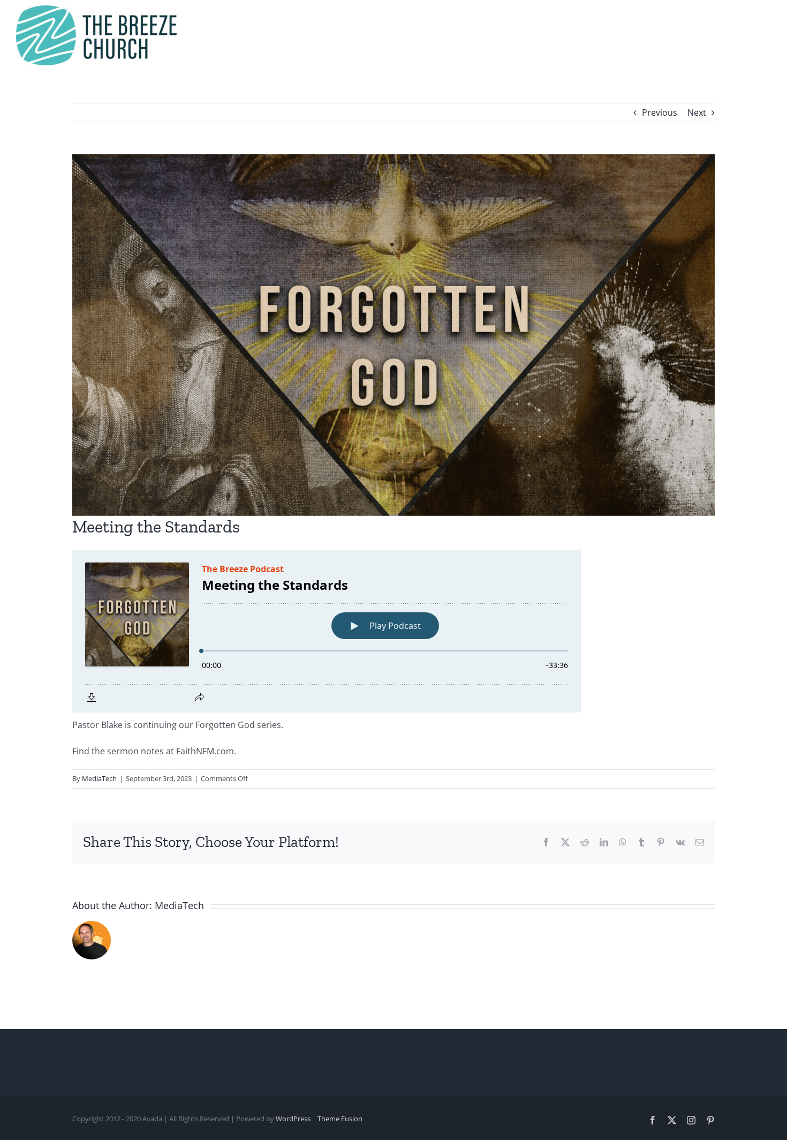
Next (696, 112)
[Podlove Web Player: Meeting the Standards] (393, 631)
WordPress (293, 1118)
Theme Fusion (339, 1118)
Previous (659, 112)
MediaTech (99, 778)
